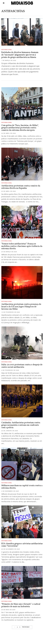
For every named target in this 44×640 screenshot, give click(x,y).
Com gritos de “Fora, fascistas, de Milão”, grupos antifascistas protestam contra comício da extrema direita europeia (20, 128)
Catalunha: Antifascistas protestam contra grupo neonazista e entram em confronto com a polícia (20, 425)
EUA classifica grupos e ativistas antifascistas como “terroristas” (22, 545)
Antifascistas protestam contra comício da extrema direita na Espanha (20, 187)
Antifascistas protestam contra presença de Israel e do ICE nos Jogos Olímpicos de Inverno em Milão (21, 307)
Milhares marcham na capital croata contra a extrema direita (21, 486)
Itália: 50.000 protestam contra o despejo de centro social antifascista (21, 366)
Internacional (6, 49)
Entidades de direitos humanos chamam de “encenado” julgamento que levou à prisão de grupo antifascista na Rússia (19, 55)
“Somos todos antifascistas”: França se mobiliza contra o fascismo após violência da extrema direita (21, 246)
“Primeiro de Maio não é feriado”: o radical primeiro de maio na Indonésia (20, 605)
